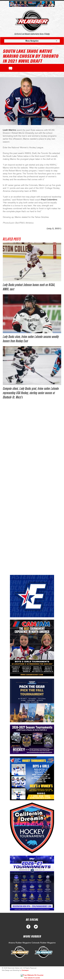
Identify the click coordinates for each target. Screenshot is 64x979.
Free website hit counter (32, 978)
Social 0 (28, 927)
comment (10, 68)
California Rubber (32, 21)
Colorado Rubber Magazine (44, 943)
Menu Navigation (32, 41)
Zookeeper (25, 970)
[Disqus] (32, 449)
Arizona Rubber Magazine (20, 943)
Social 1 (36, 927)
